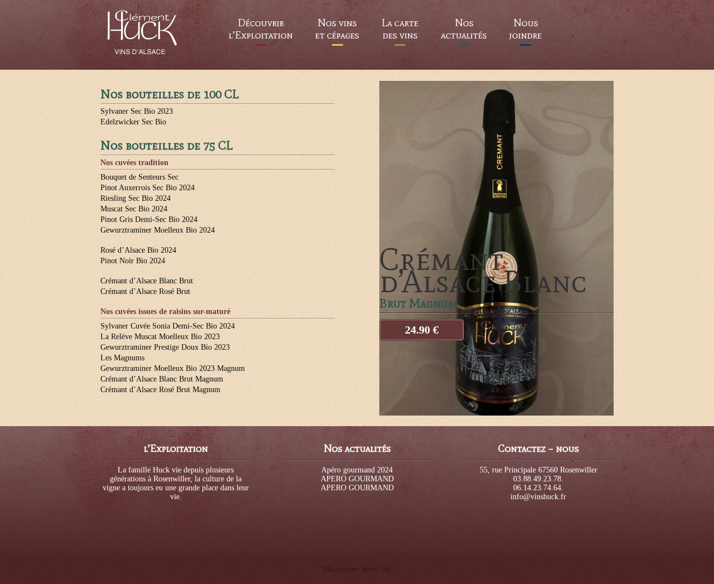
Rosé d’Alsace (138, 250)
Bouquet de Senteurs (139, 177)
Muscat (133, 209)
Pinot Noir (132, 261)
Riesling (135, 198)
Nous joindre (525, 29)
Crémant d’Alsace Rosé (145, 291)
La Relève (160, 336)
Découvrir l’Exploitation (261, 29)
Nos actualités (464, 29)
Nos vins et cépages (337, 29)
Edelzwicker (133, 122)
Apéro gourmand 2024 (357, 470)
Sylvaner (136, 111)
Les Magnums (122, 358)
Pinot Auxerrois (147, 188)
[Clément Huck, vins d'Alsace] (142, 54)
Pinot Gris (148, 219)
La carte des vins (400, 29)
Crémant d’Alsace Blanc (146, 281)
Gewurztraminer (157, 230)
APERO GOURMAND (357, 479)
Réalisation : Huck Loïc (357, 569)
